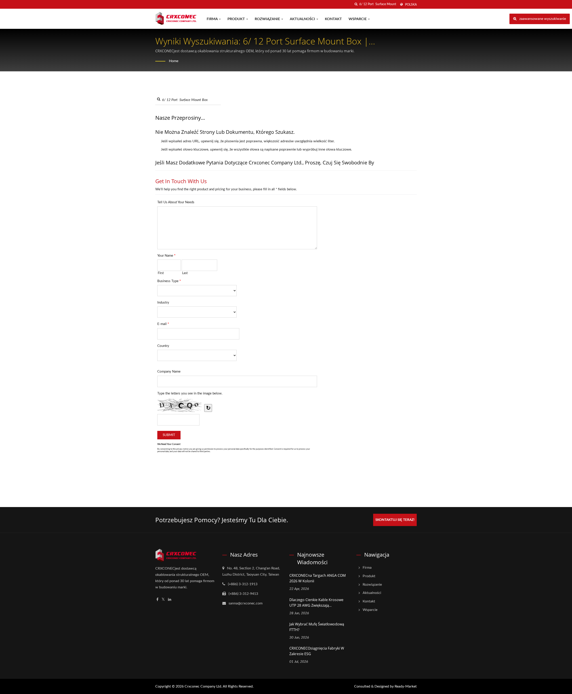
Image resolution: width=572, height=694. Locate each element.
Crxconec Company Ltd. (203, 686)
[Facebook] (157, 599)
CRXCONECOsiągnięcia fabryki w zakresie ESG (316, 651)
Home (173, 61)
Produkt (236, 19)
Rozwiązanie (268, 19)
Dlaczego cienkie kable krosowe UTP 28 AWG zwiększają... (316, 602)
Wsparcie (358, 19)
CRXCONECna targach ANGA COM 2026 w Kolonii (317, 578)
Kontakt (333, 19)
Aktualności (303, 19)
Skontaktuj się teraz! (394, 520)
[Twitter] (163, 599)
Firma (213, 19)
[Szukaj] (356, 4)
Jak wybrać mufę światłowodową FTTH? (316, 627)
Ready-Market (406, 686)
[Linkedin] (169, 599)
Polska (411, 4)
